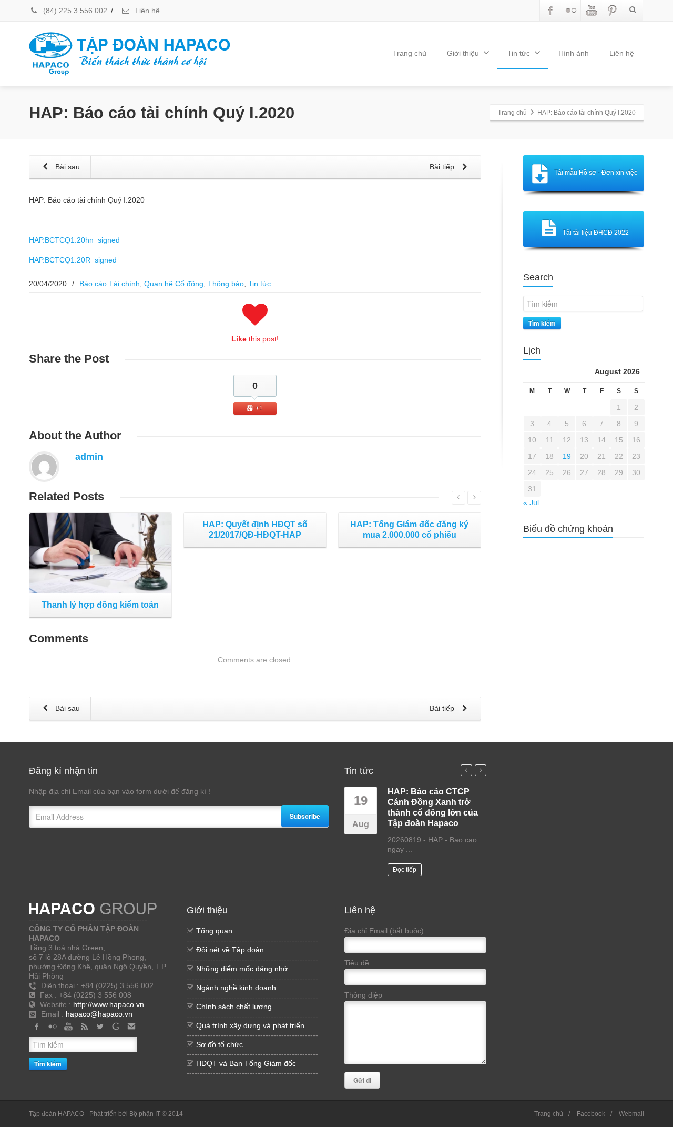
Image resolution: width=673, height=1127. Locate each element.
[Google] (116, 1026)
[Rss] (84, 1026)
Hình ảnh (573, 53)
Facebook (591, 1114)
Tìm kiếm (542, 323)
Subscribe (305, 816)
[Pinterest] (612, 10)
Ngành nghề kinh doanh (236, 987)
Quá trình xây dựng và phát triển (250, 1025)
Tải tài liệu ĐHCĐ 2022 (596, 232)
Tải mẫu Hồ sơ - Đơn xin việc (595, 172)
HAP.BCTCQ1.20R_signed (73, 260)
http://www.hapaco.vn (108, 1004)
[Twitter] (100, 1026)
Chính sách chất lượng (234, 1006)
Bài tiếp (443, 167)
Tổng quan (214, 931)
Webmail (631, 1114)
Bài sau (66, 167)
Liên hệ (146, 10)
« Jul (531, 502)
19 (567, 456)
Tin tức (518, 53)
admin (89, 456)
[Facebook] (550, 10)
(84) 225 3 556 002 (74, 10)
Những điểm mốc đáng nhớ (242, 968)
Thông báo (226, 283)
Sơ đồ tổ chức (219, 1044)
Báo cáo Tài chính (109, 283)
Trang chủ (409, 53)
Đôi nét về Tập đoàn (230, 949)
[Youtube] (591, 10)
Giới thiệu (463, 53)
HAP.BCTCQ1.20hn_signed (74, 240)
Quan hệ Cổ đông (173, 283)
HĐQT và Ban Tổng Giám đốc (246, 1063)
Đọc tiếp (404, 869)
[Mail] (131, 1026)
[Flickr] (571, 10)
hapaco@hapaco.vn (99, 1014)
